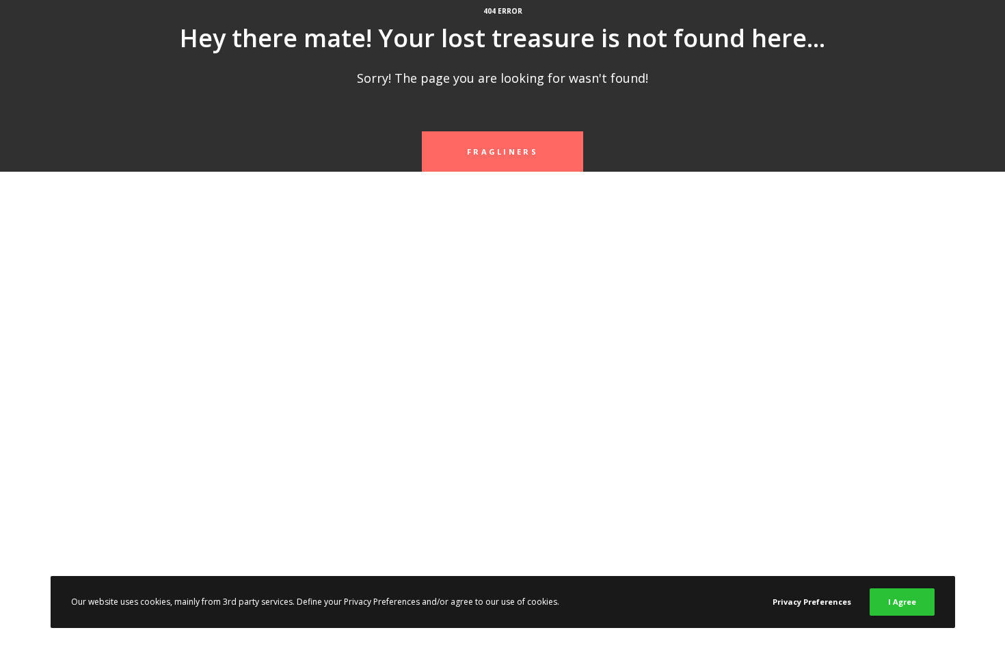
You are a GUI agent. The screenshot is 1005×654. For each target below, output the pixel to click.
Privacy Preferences (812, 602)
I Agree (902, 602)
